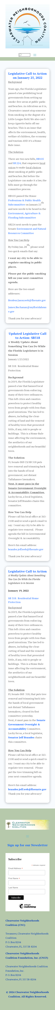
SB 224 (17, 163)
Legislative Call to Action (27, 571)
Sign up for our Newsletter (27, 845)
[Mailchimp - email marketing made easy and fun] (27, 908)
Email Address (15, 868)
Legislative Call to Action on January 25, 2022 (27, 75)
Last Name (13, 887)
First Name (14, 878)
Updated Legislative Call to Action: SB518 (27, 335)
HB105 (40, 159)
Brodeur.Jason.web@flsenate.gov (27, 300)
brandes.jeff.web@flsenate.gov (25, 549)
